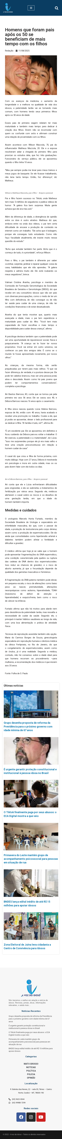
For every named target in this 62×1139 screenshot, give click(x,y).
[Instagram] (31, 1117)
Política (31, 1071)
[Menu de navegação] (31, 7)
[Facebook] (21, 1117)
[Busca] (56, 8)
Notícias (31, 1067)
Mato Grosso (31, 1064)
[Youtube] (41, 1117)
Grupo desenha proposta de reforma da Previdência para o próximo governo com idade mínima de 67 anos (28, 726)
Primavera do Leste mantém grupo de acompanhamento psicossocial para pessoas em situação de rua (31, 859)
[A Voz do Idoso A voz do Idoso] (8, 8)
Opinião (31, 1078)
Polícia (31, 1074)
